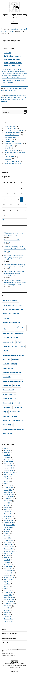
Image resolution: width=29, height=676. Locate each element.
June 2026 (7, 453)
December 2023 (9, 518)
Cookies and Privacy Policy (9, 655)
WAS (14, 416)
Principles (8, 159)
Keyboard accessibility (12, 372)
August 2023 (8, 527)
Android (7, 314)
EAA (2, 97)
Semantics (8, 403)
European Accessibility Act (13, 97)
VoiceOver (15, 412)
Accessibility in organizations (14, 130)
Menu (14, 22)
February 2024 (8, 514)
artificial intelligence (11, 322)
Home (4, 629)
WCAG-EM (18, 420)
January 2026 (8, 464)
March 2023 (7, 538)
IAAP (6, 364)
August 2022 (8, 553)
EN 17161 (20, 346)
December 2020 (9, 597)
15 (21, 199)
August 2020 (8, 606)
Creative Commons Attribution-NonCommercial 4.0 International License (14, 665)
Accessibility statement (12, 135)
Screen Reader (9, 399)
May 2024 (7, 507)
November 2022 (9, 547)
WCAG (7, 420)
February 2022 (8, 566)
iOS (14, 364)
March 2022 (7, 564)
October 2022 (8, 549)
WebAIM (7, 433)
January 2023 (8, 542)
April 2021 (7, 588)
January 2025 (8, 490)
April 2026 (7, 457)
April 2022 (7, 562)
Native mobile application (13, 381)
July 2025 (7, 477)
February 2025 (8, 488)
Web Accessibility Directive (13, 429)
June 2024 (7, 505)
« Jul (3, 220)
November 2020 (9, 599)
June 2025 (7, 479)
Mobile (6, 377)
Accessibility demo (10, 128)
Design (14, 338)
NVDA (16, 386)
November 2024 (9, 494)
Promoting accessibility (8, 90)
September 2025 (9, 472)
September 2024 (9, 499)
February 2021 (8, 593)
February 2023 (8, 540)
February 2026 (8, 461)
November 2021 (9, 573)
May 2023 (7, 534)
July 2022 (7, 555)
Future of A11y (9, 146)
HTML (15, 359)
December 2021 (9, 571)
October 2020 (8, 601)
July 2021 (7, 582)
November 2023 (9, 520)
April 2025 (7, 483)
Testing (18, 407)
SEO (18, 403)
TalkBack (7, 407)
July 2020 (7, 608)
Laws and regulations (11, 150)
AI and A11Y (8, 139)
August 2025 (8, 475)
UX (5, 412)
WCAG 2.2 (8, 425)
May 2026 (7, 455)
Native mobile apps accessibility (15, 152)
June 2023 (7, 531)
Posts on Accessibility (9, 634)
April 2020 (7, 615)
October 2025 (8, 470)
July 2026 (7, 450)
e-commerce (21, 95)
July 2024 (7, 503)
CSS (6, 338)
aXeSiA (19, 333)
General (7, 148)
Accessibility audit (10, 301)
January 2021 (8, 595)
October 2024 (8, 496)
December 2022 (9, 545)
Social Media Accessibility (13, 163)
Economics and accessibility (18, 88)
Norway (7, 386)
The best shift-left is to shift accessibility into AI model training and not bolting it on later (15, 282)
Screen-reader (9, 394)
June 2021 (7, 584)
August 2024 (8, 501)
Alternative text (16, 309)
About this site (7, 643)
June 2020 (7, 610)
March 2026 (7, 459)
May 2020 (7, 612)
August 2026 (8, 448)
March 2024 (7, 512)
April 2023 (7, 536)
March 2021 (7, 590)
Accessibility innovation (12, 133)
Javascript (8, 368)
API (16, 314)
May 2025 (7, 481)
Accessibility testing (11, 137)
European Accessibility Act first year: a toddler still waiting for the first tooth (15, 249)
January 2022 (8, 569)
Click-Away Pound (10, 95)
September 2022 (9, 551)
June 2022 (7, 558)
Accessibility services (9, 638)
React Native (8, 390)
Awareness (8, 333)
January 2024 (8, 516)
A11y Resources (10, 126)
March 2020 (7, 617)
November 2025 (9, 468)
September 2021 (9, 577)
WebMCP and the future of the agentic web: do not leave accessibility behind (14, 273)
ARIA (6, 318)
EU (5, 351)
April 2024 (7, 510)
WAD (9, 99)
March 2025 (7, 485)
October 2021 (8, 575)
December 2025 (9, 466)
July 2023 (7, 529)
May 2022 (7, 560)
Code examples (9, 141)
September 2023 (9, 525)
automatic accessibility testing (13, 328)
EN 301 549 (8, 346)
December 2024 (9, 492)
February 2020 (8, 619)
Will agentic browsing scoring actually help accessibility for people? (13, 258)
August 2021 (8, 580)
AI (5, 309)
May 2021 (7, 586)
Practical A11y (9, 157)
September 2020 (9, 604)
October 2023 (8, 523)
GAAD (6, 359)
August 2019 (8, 621)
